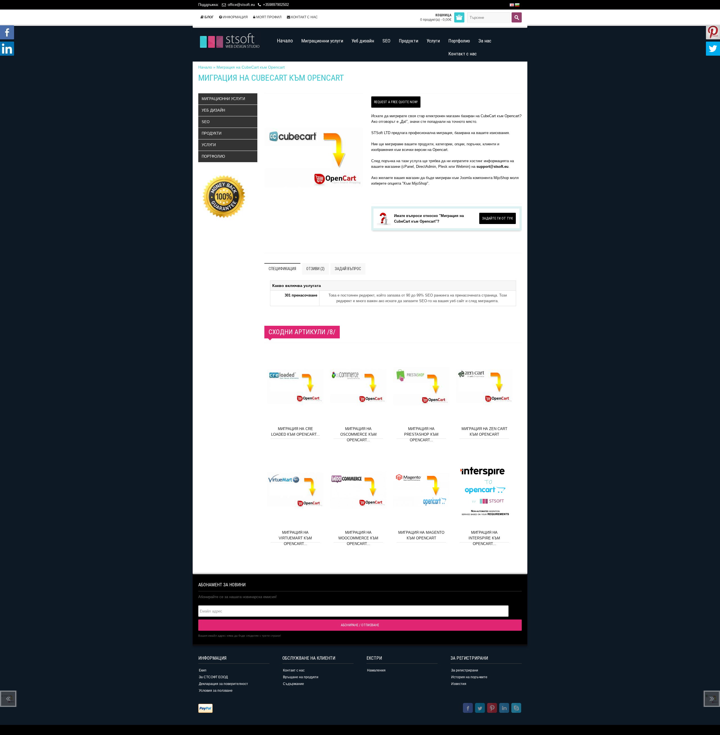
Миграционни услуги (223, 99)
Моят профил (268, 17)
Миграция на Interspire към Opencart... (484, 538)
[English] (512, 4)
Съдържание (293, 684)
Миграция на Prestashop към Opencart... (421, 434)
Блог (209, 17)
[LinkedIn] (504, 708)
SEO (206, 122)
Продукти (211, 133)
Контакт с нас (304, 17)
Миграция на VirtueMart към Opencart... (295, 538)
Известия (458, 684)
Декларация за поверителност (223, 684)
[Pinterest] (492, 708)
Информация (235, 17)
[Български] (517, 4)
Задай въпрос (348, 268)
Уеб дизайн (213, 110)
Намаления (376, 670)
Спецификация (282, 268)
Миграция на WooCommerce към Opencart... (358, 538)
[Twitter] (480, 708)
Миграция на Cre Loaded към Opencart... (295, 432)
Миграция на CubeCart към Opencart (251, 67)
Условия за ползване (216, 691)
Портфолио (213, 156)
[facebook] (468, 708)
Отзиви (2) (315, 268)
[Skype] (516, 708)
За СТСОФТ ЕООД (213, 677)
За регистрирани (464, 670)
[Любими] (317, 416)
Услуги (209, 145)
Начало (205, 67)
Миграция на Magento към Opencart (421, 535)
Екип (202, 670)
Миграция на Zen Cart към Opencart (484, 432)
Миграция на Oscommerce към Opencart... (358, 434)
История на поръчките (469, 677)
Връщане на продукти (300, 677)
